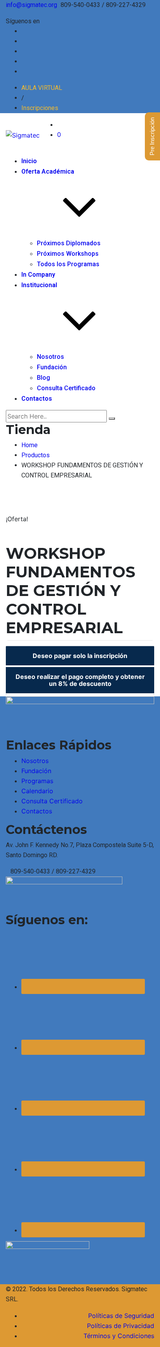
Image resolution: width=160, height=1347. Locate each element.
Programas (37, 781)
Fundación (52, 367)
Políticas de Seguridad (121, 1315)
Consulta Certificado (66, 388)
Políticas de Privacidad (120, 1326)
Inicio (29, 161)
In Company (38, 274)
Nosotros (50, 356)
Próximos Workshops (68, 253)
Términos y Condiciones (118, 1336)
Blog (43, 377)
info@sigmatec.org (31, 5)
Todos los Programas (68, 264)
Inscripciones (39, 108)
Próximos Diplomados (69, 243)
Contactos (36, 398)
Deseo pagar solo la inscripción (80, 656)
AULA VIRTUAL (41, 87)
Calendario (37, 791)
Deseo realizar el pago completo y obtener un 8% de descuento (80, 680)
